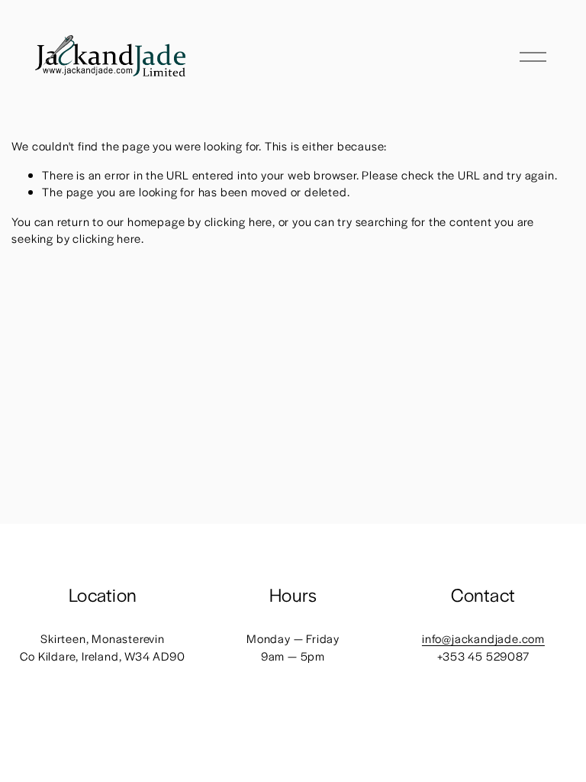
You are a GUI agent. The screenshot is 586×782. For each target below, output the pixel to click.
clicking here (238, 221)
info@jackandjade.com (483, 638)
